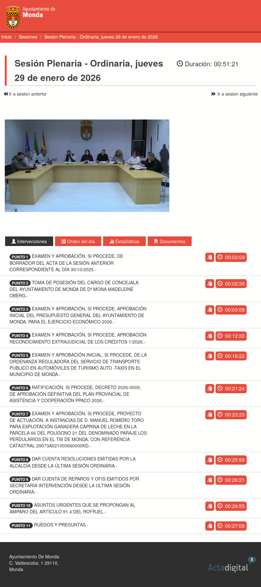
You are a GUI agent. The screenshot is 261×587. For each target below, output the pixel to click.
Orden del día (80, 241)
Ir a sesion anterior (27, 94)
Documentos (172, 241)
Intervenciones (31, 241)
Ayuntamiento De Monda (34, 556)
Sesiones (28, 36)
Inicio (6, 36)
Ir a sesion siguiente (237, 94)
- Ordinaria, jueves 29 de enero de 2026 (101, 36)
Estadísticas (126, 241)
